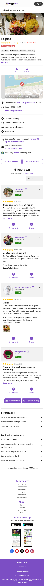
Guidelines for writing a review (13, 422)
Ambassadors (22, 487)
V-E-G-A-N (19, 237)
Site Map (22, 513)
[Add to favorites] (41, 16)
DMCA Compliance (22, 571)
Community (22, 480)
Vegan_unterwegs (23, 287)
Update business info (14, 141)
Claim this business (13, 148)
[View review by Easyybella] (8, 192)
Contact (22, 508)
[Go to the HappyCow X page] (22, 551)
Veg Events (22, 489)
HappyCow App (22, 517)
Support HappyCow (22, 575)
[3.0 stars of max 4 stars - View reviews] (6, 43)
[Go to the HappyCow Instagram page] (32, 551)
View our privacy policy (11, 426)
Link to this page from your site (14, 451)
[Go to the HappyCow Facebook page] (12, 551)
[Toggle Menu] (2, 3)
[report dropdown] (39, 189)
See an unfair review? (10, 456)
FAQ (22, 505)
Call (16, 72)
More (3, 62)
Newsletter (22, 495)
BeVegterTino (28, 173)
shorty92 (35, 139)
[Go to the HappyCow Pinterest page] (27, 551)
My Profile (22, 484)
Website (27, 72)
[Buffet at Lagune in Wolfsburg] (22, 24)
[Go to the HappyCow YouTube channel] (17, 551)
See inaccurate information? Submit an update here (17, 445)
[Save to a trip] (37, 16)
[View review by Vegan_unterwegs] (8, 290)
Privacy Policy (22, 562)
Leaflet (8, 97)
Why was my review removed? (14, 417)
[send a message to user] (26, 189)
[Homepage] (11, 3)
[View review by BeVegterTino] (8, 354)
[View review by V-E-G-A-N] (8, 240)
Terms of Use (22, 567)
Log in (38, 3)
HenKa (16, 153)
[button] (22, 84)
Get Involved (22, 497)
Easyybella (19, 189)
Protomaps (14, 97)
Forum (22, 492)
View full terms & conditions (12, 460)
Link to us (22, 510)
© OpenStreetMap (24, 97)
